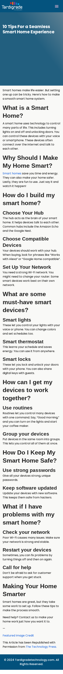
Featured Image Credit (18, 635)
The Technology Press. (41, 647)
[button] (56, 6)
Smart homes (12, 173)
